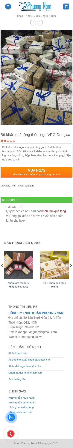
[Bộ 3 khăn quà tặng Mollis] (54, 265)
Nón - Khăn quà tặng (42, 16)
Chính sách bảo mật (20, 411)
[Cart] (66, 7)
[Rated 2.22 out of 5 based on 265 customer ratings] (36, 140)
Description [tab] (11, 199)
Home (21, 16)
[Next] (71, 273)
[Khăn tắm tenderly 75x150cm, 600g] (18, 265)
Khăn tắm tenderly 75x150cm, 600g (18, 284)
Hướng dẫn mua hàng (21, 397)
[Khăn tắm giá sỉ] (36, 6)
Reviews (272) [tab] (13, 206)
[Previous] (2, 273)
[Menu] (8, 7)
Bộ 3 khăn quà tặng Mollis (54, 284)
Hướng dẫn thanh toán (21, 402)
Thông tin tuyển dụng (21, 407)
